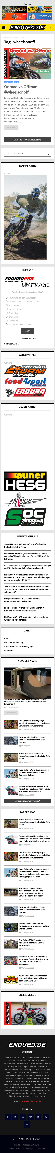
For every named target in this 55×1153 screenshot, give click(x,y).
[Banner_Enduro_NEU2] (40, 15)
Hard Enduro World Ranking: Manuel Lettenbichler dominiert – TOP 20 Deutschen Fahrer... (34, 773)
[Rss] (46, 1117)
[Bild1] (14, 8)
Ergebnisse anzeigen (28, 338)
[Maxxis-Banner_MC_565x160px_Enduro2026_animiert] (14, 15)
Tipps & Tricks (15, 309)
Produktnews (14, 305)
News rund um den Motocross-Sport (24, 302)
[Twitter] (15, 1117)
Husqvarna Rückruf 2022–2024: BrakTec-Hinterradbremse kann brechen (32, 740)
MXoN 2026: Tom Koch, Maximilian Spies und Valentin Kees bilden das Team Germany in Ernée (33, 978)
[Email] (38, 1117)
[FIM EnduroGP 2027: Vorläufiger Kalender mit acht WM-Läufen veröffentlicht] (11, 943)
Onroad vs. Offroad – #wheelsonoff (22, 90)
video (16, 82)
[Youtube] (31, 1117)
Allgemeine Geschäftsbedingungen (19, 646)
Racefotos (13, 321)
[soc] (25, 526)
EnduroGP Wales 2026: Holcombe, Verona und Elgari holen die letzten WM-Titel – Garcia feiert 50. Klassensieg (33, 960)
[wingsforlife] (25, 506)
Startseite (8, 38)
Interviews (13, 317)
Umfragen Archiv (11, 344)
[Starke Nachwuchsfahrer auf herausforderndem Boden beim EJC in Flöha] (11, 757)
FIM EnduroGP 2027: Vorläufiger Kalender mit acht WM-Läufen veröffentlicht (32, 943)
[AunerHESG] (25, 491)
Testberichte (9, 82)
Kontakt (7, 638)
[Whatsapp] (27, 1124)
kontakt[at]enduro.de (31, 1101)
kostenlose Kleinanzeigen (20, 324)
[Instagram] (23, 1117)
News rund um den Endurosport (23, 298)
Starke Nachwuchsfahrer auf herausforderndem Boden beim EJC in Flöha (34, 756)
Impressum (9, 650)
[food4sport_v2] (25, 387)
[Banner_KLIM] (25, 259)
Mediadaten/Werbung (13, 642)
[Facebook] (8, 1117)
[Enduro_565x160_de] (40, 8)
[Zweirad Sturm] (25, 376)
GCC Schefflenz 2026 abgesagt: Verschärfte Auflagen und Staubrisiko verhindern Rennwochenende (34, 723)
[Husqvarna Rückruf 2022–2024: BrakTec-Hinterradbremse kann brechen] (11, 741)
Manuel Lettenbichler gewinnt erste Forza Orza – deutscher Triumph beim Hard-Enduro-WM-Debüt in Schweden (34, 839)
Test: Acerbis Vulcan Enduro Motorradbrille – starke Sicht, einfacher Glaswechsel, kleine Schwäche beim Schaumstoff (25, 702)
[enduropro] (25, 396)
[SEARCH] (48, 154)
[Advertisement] (27, 443)
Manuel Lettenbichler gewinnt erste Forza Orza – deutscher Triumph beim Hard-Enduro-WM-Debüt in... (34, 789)
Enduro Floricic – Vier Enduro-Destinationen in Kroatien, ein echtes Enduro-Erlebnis (34, 926)
